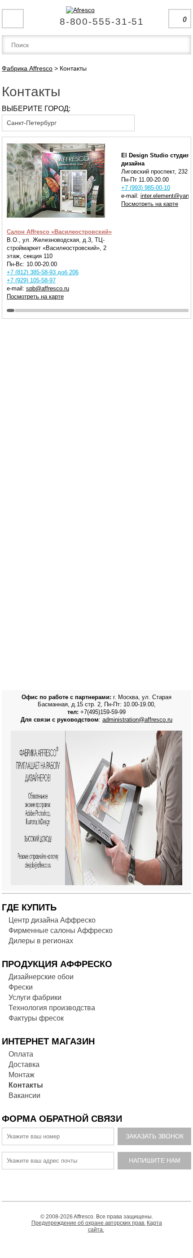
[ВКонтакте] (64, 1183)
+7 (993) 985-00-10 (145, 187)
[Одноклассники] (97, 1183)
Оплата (21, 1054)
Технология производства (52, 1008)
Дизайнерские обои (41, 977)
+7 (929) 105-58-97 (31, 280)
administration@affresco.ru (137, 719)
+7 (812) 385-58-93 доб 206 (43, 272)
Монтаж (22, 1075)
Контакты (26, 1085)
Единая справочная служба (97, 18)
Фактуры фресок (36, 1018)
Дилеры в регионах (41, 941)
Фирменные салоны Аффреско (61, 930)
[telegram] (81, 1183)
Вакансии (24, 1095)
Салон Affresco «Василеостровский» (59, 231)
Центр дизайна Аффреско (52, 920)
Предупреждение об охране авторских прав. (88, 1223)
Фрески (21, 987)
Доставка (24, 1064)
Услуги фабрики (35, 997)
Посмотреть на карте (35, 296)
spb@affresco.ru (47, 288)
